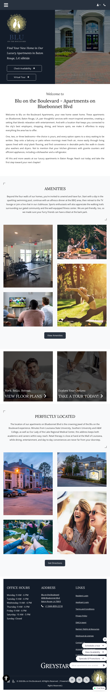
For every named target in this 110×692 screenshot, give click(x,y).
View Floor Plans (24, 396)
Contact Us (80, 642)
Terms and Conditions (86, 609)
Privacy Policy (82, 615)
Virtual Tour (20, 77)
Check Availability (23, 68)
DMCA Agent (82, 622)
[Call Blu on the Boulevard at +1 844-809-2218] (105, 5)
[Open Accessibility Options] (6, 678)
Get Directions (55, 563)
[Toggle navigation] (6, 5)
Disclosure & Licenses (85, 635)
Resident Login (82, 595)
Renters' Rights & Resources (88, 629)
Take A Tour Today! (78, 396)
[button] (98, 5)
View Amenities (55, 335)
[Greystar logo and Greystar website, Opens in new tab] (55, 665)
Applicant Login (83, 602)
